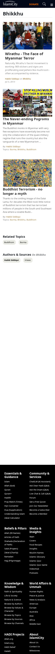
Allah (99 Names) (12, 533)
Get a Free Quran (37, 501)
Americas (33, 603)
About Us (33, 642)
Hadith (7, 497)
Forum (32, 497)
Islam (7, 481)
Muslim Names (36, 552)
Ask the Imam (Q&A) (39, 489)
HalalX (7, 651)
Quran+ (8, 493)
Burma (13, 149)
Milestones (34, 650)
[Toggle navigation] (50, 4)
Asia (31, 615)
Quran (7, 489)
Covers (32, 540)
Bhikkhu (27, 78)
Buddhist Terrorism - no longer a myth (22, 191)
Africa (32, 620)
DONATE (33, 4)
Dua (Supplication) (13, 510)
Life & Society (10, 595)
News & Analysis (37, 599)
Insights (33, 548)
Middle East (35, 624)
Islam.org (9, 643)
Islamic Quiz (35, 560)
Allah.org (8, 639)
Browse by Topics (12, 615)
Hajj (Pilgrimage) (12, 560)
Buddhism (31, 149)
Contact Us (34, 646)
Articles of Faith (11, 537)
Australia (33, 611)
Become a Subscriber (39, 510)
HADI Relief (9, 647)
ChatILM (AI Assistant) (39, 481)
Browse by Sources (13, 619)
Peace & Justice (36, 595)
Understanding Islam (14, 513)
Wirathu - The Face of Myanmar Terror (24, 56)
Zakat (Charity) (11, 552)
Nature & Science (12, 599)
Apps (31, 536)
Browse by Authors (13, 603)
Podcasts (33, 573)
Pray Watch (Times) (13, 501)
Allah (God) (9, 485)
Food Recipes (35, 544)
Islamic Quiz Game (38, 565)
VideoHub (34, 568)
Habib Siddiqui (12, 78)
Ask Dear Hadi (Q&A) (39, 485)
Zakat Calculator (12, 518)
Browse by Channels (14, 623)
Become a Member (38, 513)
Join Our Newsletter (38, 505)
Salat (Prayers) (11, 548)
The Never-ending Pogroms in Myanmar (26, 121)
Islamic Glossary (37, 556)
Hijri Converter (11, 505)
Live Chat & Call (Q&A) (39, 493)
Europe (32, 607)
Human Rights (36, 591)
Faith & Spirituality (13, 591)
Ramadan (8, 556)
